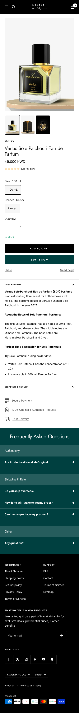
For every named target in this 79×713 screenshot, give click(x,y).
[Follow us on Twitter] (17, 659)
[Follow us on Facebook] (9, 659)
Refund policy (13, 585)
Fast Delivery (20, 418)
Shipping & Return (17, 387)
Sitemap (48, 591)
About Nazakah (14, 571)
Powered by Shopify (30, 685)
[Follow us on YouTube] (43, 659)
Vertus (9, 140)
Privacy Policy (13, 591)
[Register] (61, 635)
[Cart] (72, 7)
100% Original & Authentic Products (34, 409)
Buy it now (39, 259)
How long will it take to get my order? (29, 502)
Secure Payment (22, 400)
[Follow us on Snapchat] (52, 659)
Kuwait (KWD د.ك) (16, 674)
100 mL (13, 189)
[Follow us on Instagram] (26, 659)
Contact (48, 578)
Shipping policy (14, 578)
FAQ (46, 571)
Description (13, 284)
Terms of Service (15, 598)
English (38, 674)
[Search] (13, 7)
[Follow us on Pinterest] (34, 659)
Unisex (12, 208)
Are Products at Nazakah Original (26, 462)
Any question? (14, 543)
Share (8, 270)
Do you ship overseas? (19, 491)
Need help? (67, 270)
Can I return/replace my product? (26, 514)
